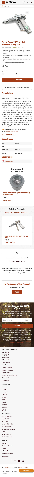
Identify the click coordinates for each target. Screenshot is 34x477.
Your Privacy (5, 421)
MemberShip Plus (7, 437)
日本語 (4, 402)
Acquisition (5, 456)
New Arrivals (5, 378)
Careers (4, 448)
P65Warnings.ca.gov (11, 131)
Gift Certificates (6, 434)
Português (5, 392)
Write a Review (17, 292)
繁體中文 (4, 407)
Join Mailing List (6, 427)
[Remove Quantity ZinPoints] (3, 74)
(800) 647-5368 (9, 468)
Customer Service (7, 446)
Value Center (5, 380)
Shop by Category (7, 368)
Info (3, 387)
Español (4, 389)
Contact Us (5, 443)
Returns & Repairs (7, 360)
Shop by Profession (7, 370)
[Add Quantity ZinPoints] (16, 74)
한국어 (4, 410)
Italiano (4, 400)
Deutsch (4, 397)
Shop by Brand (6, 373)
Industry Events (6, 451)
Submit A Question (16, 261)
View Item (7, 200)
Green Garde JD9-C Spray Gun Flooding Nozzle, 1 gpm (16, 193)
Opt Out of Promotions (8, 429)
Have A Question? (8, 134)
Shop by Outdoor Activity (9, 375)
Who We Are (5, 352)
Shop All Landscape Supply (16, 213)
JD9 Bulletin (9, 161)
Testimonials (5, 357)
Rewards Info (6, 362)
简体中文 (4, 405)
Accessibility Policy (7, 424)
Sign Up (17, 325)
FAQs (3, 432)
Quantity (5, 71)
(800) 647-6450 (23, 468)
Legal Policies (6, 419)
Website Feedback (7, 453)
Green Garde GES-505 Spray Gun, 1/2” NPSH (16, 237)
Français (4, 394)
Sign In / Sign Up (6, 416)
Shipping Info (5, 355)
